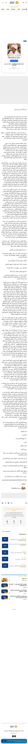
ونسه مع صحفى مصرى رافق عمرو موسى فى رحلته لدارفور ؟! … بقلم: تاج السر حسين (17, 566)
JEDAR (12, 733)
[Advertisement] (14, 25)
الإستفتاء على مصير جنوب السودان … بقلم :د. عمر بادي (18, 590)
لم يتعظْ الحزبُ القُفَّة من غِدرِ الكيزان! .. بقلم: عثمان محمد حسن (18, 596)
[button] (4, 741)
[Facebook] (20, 522)
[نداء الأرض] (4, 580)
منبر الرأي (25, 41)
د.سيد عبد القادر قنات (16, 488)
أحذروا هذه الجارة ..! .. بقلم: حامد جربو (20, 559)
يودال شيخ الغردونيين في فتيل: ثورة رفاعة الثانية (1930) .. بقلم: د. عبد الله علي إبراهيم (18, 540)
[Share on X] (11, 503)
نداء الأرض (24, 579)
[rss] (7, 522)
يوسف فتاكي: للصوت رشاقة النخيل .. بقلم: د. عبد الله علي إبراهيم (18, 553)
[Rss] (13, 736)
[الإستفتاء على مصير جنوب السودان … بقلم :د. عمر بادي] (4, 591)
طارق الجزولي (25, 587)
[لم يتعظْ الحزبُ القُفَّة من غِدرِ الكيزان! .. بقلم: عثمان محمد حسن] (4, 597)
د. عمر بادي (25, 593)
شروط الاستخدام (18, 742)
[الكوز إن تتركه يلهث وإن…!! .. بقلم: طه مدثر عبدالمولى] (4, 585)
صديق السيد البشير (24, 580)
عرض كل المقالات (13, 60)
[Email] (8, 503)
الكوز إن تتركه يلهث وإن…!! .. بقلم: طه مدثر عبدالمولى (18, 584)
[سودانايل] (14, 2)
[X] (14, 522)
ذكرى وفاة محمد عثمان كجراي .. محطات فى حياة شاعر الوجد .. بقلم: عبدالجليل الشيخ (17, 545)
